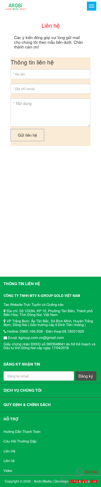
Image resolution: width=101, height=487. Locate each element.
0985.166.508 (31, 331)
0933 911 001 (82, 481)
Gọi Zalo (90, 471)
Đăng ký (85, 376)
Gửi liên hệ (27, 135)
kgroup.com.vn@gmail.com (41, 337)
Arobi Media (43, 481)
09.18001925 (73, 331)
